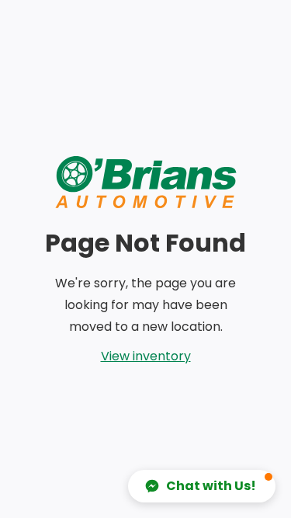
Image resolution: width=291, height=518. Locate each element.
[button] (201, 486)
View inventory (146, 356)
